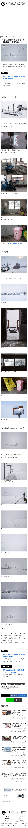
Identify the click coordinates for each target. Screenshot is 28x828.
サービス (21, 816)
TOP (7, 816)
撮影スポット (10, 686)
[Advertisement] (14, 20)
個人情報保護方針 (20, 821)
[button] (18, 700)
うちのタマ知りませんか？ (13, 243)
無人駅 (23, 684)
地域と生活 (10, 684)
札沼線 (17, 686)
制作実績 (7, 818)
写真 (4, 686)
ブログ (4, 684)
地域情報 (17, 684)
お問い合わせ (7, 821)
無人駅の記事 (6, 688)
